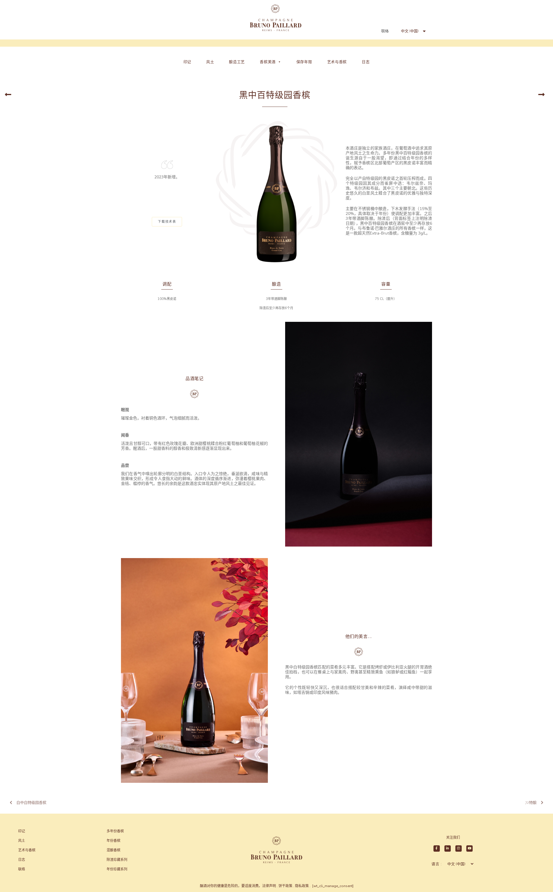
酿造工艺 (237, 62)
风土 (210, 62)
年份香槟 (113, 841)
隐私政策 (302, 886)
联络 (385, 31)
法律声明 (269, 886)
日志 (366, 62)
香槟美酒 (268, 62)
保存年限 (304, 62)
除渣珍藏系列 (117, 860)
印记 (187, 62)
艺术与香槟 (337, 62)
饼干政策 (285, 886)
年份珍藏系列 (117, 869)
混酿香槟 (113, 850)
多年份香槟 (115, 831)
